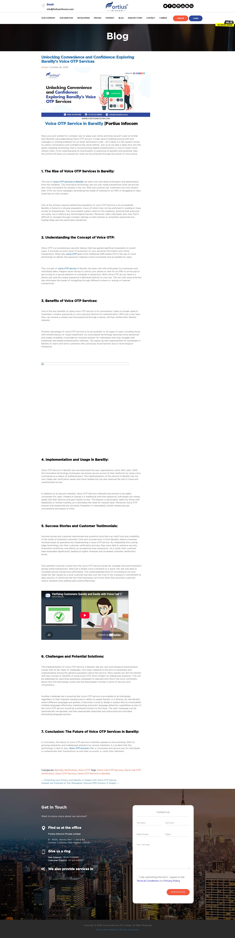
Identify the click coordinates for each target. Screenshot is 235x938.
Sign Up (180, 18)
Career (163, 18)
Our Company (48, 18)
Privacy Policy (172, 880)
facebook (170, 6)
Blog (121, 18)
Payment (110, 18)
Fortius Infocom (117, 6)
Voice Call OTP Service (110, 770)
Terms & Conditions (148, 880)
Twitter (165, 6)
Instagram (178, 6)
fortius (44, 67)
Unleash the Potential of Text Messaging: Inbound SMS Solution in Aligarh (80, 783)
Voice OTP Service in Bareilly (74, 124)
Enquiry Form (135, 18)
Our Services (66, 18)
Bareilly (59, 770)
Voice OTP (84, 770)
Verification (70, 770)
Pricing (97, 18)
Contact (150, 18)
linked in (174, 6)
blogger (187, 6)
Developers (83, 18)
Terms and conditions (107, 929)
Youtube (183, 6)
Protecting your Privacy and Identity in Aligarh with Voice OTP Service (79, 780)
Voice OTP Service (65, 773)
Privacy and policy (129, 929)
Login (195, 18)
